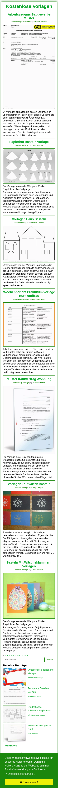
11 (25, 655)
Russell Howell (40, 22)
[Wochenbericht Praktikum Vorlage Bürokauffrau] (29, 346)
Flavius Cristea (37, 223)
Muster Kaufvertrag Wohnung (29, 379)
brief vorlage (33, 733)
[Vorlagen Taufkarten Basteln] (29, 529)
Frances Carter (38, 299)
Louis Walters (37, 145)
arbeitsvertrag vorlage (36, 715)
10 (21, 655)
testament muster (35, 696)
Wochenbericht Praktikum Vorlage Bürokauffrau (29, 294)
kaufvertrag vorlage (21, 383)
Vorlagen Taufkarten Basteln (29, 484)
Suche (50, 659)
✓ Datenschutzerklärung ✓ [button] (20, 773)
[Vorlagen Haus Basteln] (29, 262)
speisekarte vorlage (35, 678)
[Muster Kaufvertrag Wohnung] (29, 453)
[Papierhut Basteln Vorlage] (29, 183)
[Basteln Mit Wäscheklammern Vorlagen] (29, 618)
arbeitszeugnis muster (20, 22)
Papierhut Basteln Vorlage (29, 142)
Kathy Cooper (37, 488)
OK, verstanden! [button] (29, 782)
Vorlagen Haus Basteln (29, 219)
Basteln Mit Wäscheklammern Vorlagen (29, 564)
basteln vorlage (21, 145)
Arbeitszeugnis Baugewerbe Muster (29, 16)
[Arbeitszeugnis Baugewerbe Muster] (29, 108)
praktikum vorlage (21, 299)
